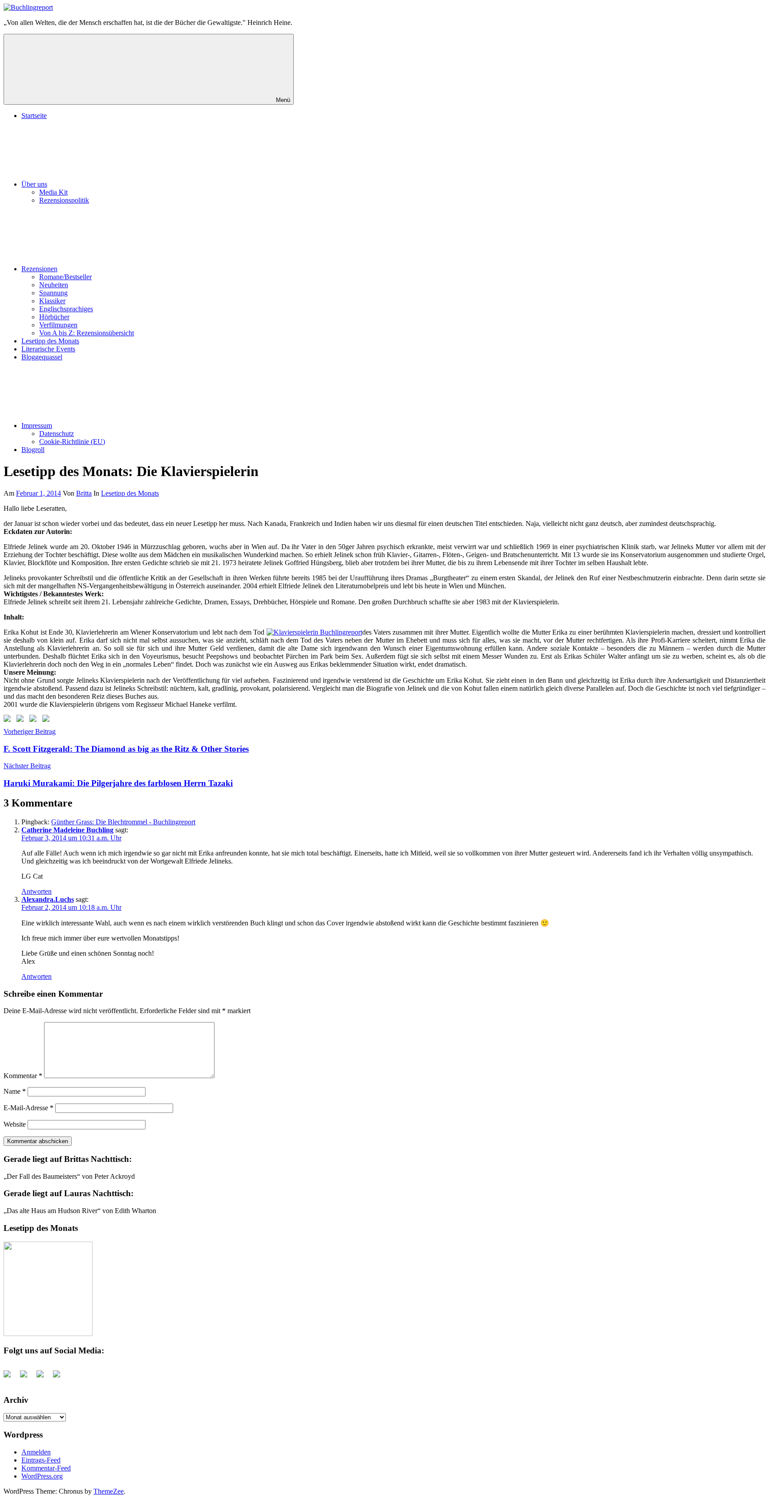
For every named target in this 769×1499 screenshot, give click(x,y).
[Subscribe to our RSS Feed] (34, 720)
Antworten (36, 891)
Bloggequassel (41, 357)
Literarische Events (48, 349)
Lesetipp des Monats (50, 341)
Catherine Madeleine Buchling (67, 830)
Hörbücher (54, 317)
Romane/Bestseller (65, 277)
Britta (84, 493)
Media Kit (53, 192)
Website (15, 1124)
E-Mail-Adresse (28, 1108)
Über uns (34, 184)
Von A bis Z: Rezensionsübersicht (86, 333)
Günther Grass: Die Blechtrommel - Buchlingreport (123, 822)
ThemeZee (108, 1491)
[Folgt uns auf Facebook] (9, 720)
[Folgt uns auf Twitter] (21, 720)
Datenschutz (56, 433)
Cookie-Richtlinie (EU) (72, 441)
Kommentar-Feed (46, 1468)
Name (15, 1091)
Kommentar (23, 1075)
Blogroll (33, 449)
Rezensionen (39, 269)
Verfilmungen (58, 325)
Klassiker (52, 301)
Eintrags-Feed (41, 1460)
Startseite (34, 115)
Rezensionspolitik (64, 200)
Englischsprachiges (66, 309)
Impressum (36, 425)
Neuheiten (53, 285)
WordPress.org (42, 1476)
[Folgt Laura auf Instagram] (47, 720)
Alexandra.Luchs (47, 899)
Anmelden (36, 1452)
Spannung (53, 293)
